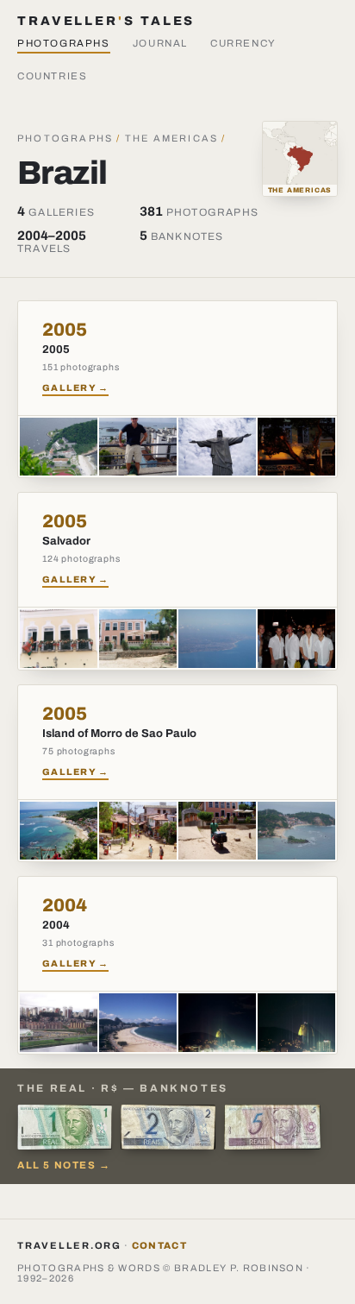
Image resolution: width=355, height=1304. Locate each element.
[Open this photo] (58, 447)
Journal (160, 43)
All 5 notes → (64, 1165)
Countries (52, 76)
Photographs (63, 43)
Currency (243, 43)
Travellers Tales (106, 21)
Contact (159, 1245)
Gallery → (75, 388)
